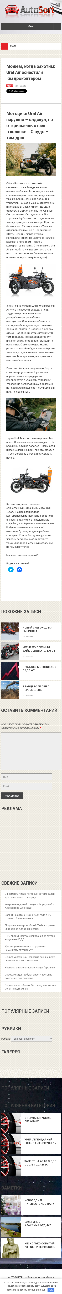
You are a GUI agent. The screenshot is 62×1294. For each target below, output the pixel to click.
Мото (13, 45)
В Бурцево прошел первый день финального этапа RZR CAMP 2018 (40, 688)
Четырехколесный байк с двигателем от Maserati (39, 649)
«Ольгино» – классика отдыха (37, 1223)
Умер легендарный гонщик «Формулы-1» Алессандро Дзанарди (40, 1141)
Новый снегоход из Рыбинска (37, 629)
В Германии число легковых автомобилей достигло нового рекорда (37, 1119)
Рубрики (6, 1038)
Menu (31, 26)
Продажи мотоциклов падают (39, 668)
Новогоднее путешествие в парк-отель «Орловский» (39, 1202)
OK (51, 1289)
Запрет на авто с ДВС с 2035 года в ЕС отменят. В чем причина (40, 1163)
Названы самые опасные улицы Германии (30, 967)
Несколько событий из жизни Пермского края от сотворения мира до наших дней (40, 1245)
